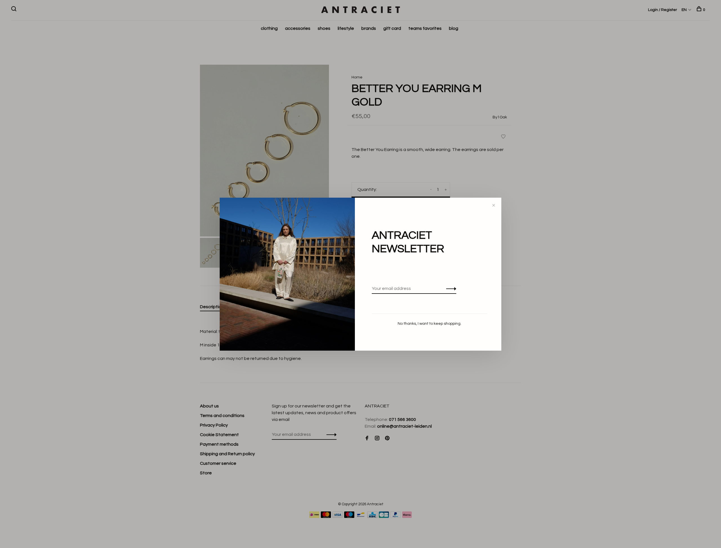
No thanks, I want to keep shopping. (429, 324)
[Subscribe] (449, 288)
